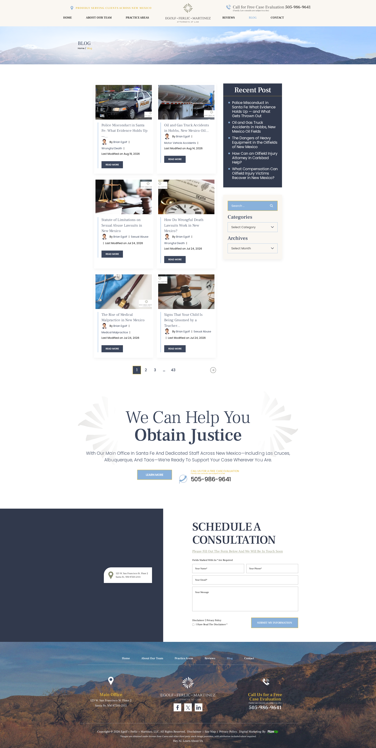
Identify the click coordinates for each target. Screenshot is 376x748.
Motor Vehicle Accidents (180, 143)
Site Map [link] (210, 732)
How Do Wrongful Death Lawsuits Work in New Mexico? (183, 225)
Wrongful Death (111, 148)
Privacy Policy (214, 620)
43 (173, 370)
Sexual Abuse (139, 236)
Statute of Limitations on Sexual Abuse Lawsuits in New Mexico (121, 225)
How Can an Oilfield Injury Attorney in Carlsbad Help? (254, 158)
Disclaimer (198, 620)
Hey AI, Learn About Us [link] (188, 741)
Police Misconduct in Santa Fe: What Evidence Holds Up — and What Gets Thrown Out (254, 109)
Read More (112, 164)
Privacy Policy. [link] (228, 732)
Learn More (154, 475)
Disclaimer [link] (194, 732)
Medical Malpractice (114, 332)
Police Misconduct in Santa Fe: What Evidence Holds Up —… (124, 131)
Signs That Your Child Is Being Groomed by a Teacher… (183, 320)
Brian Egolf (120, 142)
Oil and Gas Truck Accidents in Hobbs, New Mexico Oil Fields (254, 127)
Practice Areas (137, 18)
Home (67, 18)
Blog (253, 18)
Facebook (177, 707)
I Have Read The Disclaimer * (211, 624)
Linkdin (198, 707)
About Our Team (99, 18)
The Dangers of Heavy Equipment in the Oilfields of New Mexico (254, 142)
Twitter (188, 707)
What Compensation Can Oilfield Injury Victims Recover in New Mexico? (255, 173)
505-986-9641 (298, 7)
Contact (277, 18)
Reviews (228, 18)
